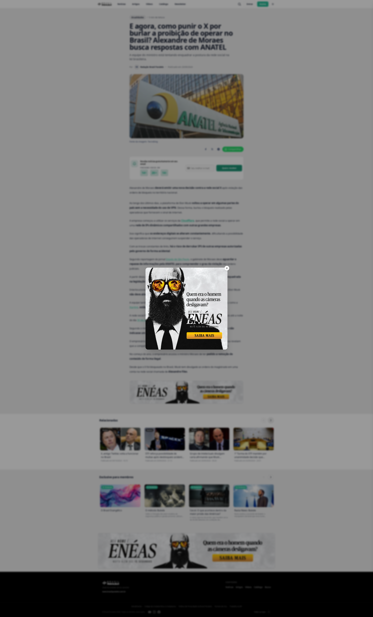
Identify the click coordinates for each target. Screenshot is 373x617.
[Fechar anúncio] (227, 268)
